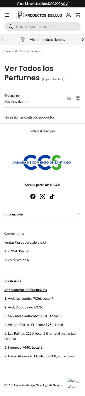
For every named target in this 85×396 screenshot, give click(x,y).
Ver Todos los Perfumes (28, 51)
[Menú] (7, 15)
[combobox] (42, 26)
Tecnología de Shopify (49, 385)
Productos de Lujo (24, 385)
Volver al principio (43, 131)
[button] (78, 15)
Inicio (7, 51)
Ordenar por (12, 95)
